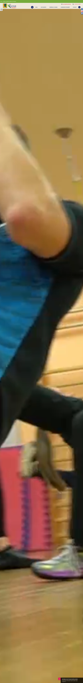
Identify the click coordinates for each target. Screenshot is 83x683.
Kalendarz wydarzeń (65, 7)
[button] (1, 1)
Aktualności (43, 7)
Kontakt (75, 7)
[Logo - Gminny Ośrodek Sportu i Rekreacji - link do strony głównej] (9, 6)
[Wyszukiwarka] (79, 7)
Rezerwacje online (53, 7)
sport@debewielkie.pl (67, 4)
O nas (36, 7)
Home (32, 7)
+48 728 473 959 (77, 4)
